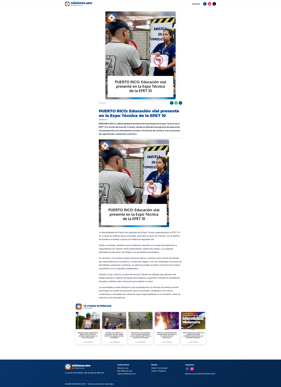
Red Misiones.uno (124, 371)
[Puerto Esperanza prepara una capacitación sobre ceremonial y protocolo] (193, 328)
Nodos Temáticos (158, 371)
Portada (196, 4)
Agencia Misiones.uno (126, 374)
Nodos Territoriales (159, 368)
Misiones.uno (122, 368)
